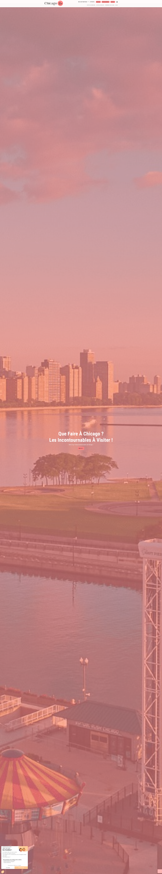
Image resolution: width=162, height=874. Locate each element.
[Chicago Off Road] (53, 3)
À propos (92, 1)
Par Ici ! (81, 448)
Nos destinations (82, 1)
